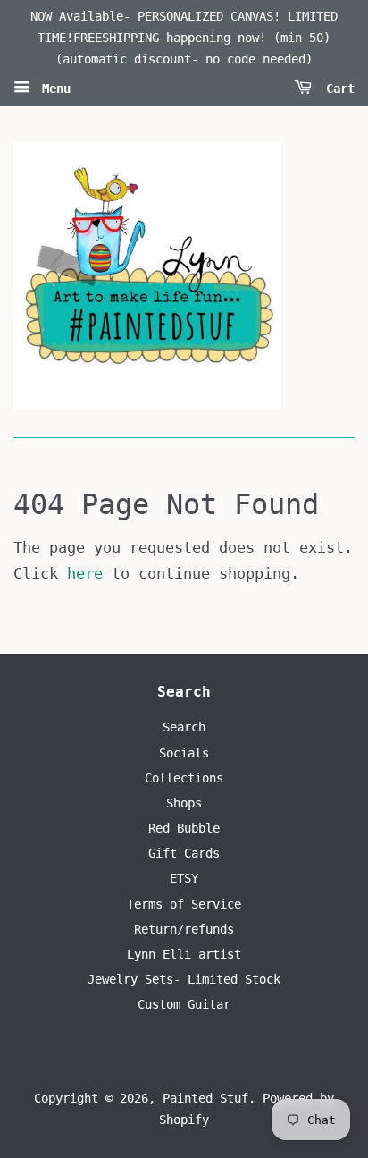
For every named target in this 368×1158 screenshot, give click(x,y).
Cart (337, 88)
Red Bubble (184, 828)
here (85, 573)
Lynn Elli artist (184, 954)
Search (184, 727)
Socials (184, 753)
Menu (53, 88)
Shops (184, 803)
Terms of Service (184, 904)
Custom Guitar (184, 1004)
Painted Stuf (205, 1098)
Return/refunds (184, 929)
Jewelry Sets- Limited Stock (184, 979)
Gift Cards (184, 853)
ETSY (184, 878)
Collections (184, 778)
